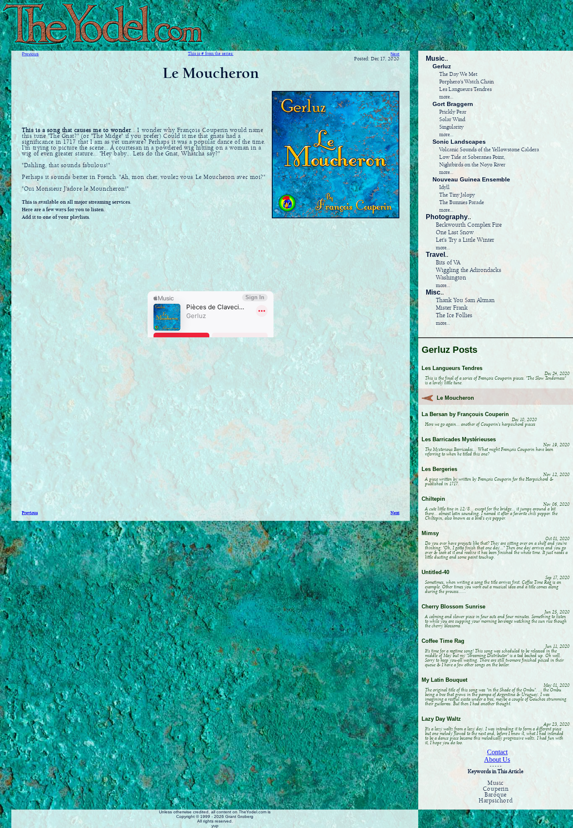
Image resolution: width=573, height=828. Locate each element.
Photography (447, 216)
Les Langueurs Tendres (465, 89)
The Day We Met (458, 74)
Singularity (451, 127)
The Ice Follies (454, 315)
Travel (435, 254)
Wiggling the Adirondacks (468, 270)
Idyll (444, 187)
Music (435, 58)
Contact (497, 752)
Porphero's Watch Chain (466, 82)
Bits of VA (448, 263)
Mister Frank (452, 308)
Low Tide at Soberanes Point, (472, 157)
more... (446, 96)
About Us (497, 759)
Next (395, 54)
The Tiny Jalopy (457, 195)
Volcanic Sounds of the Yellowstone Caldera (489, 150)
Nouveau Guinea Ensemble (471, 179)
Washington (451, 278)
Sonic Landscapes (459, 141)
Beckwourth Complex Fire (469, 225)
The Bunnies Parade (461, 202)
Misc (433, 292)
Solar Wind (452, 119)
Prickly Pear (452, 112)
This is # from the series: (210, 54)
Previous (30, 54)
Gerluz (441, 66)
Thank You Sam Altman (465, 300)
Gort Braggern (452, 104)
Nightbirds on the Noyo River (472, 165)
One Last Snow (455, 232)
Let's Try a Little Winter (465, 240)
